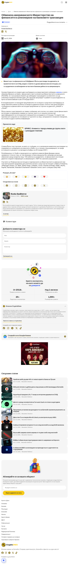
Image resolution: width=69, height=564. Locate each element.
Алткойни (4, 503)
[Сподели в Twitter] (44, 185)
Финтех (3, 514)
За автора (6, 214)
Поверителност (5, 534)
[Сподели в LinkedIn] (26, 185)
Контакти (4, 529)
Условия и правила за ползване (10, 537)
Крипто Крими (5, 517)
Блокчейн (4, 512)
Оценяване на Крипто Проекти (10, 539)
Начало (3, 11)
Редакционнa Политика (8, 531)
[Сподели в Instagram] (16, 185)
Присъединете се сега (14, 493)
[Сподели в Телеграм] (35, 185)
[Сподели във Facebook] (7, 185)
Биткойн (3, 506)
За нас (3, 526)
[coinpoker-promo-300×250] (34, 364)
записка (59, 92)
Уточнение (7, 22)
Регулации (4, 509)
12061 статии (24, 196)
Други (9, 11)
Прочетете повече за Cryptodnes (12, 320)
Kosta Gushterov (6, 28)
